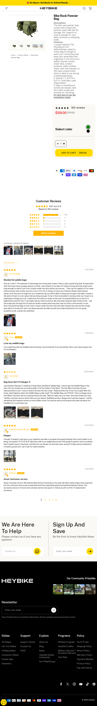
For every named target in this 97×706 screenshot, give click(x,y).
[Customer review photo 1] (10, 412)
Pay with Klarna (84, 668)
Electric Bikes (23, 55)
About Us (43, 642)
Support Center (27, 642)
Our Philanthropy (47, 661)
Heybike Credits (65, 646)
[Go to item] (14, 46)
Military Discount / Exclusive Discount (67, 651)
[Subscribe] (89, 551)
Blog (41, 646)
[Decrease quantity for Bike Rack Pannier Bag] (57, 144)
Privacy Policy (83, 663)
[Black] (88, 131)
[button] (35, 215)
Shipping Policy (84, 646)
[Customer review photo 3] (37, 412)
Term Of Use (83, 642)
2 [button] (45, 500)
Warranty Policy (84, 655)
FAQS (23, 650)
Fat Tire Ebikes (9, 646)
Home (13, 55)
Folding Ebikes (9, 650)
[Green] (88, 127)
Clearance (6, 663)
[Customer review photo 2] (23, 412)
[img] (10, 270)
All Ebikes (6, 642)
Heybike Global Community (46, 656)
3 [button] (49, 500)
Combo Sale (7, 659)
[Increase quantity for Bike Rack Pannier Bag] (64, 144)
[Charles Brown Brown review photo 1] (10, 456)
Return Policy (83, 650)
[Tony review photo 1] (10, 359)
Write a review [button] (48, 233)
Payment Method (85, 659)
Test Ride (62, 657)
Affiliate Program (66, 642)
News (41, 650)
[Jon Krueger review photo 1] (10, 320)
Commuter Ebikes (10, 655)
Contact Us (25, 646)
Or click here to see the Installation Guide (65, 96)
